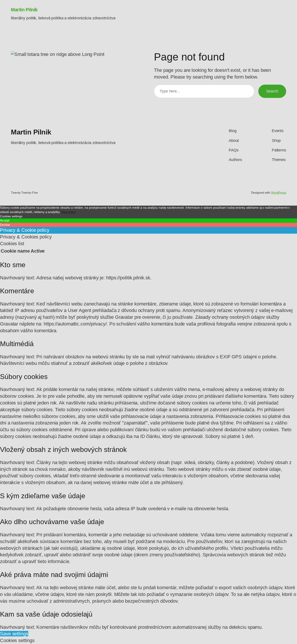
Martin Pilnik (24, 9)
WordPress (278, 192)
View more (68, 212)
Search (272, 91)
